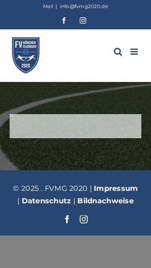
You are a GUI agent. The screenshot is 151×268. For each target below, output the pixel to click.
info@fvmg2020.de (84, 6)
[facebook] (67, 219)
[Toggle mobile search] (118, 51)
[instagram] (84, 219)
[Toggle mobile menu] (134, 51)
